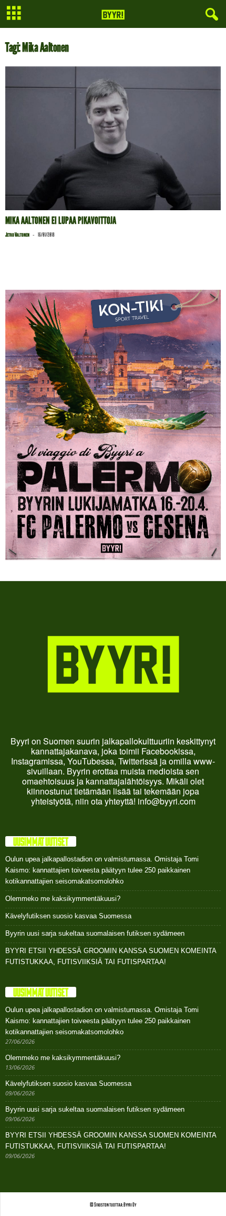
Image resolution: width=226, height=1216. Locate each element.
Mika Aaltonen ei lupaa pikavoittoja (60, 220)
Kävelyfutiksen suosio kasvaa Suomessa (68, 916)
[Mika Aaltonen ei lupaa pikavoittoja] (113, 138)
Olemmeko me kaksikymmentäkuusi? (62, 899)
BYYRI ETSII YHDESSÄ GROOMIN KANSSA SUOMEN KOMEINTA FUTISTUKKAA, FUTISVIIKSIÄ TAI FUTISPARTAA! (110, 956)
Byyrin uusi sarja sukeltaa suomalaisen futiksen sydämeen (94, 933)
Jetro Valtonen (17, 234)
